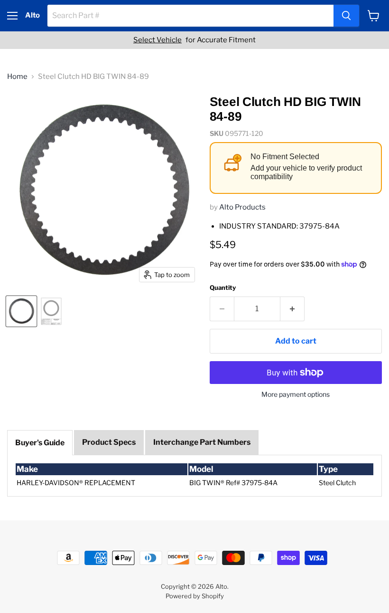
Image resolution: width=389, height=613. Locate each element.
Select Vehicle (157, 40)
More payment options (295, 394)
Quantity (223, 287)
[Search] (346, 16)
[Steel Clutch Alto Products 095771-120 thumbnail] (21, 311)
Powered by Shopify (195, 596)
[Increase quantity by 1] (292, 309)
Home (17, 77)
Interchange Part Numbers (201, 442)
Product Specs (109, 442)
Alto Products (242, 207)
